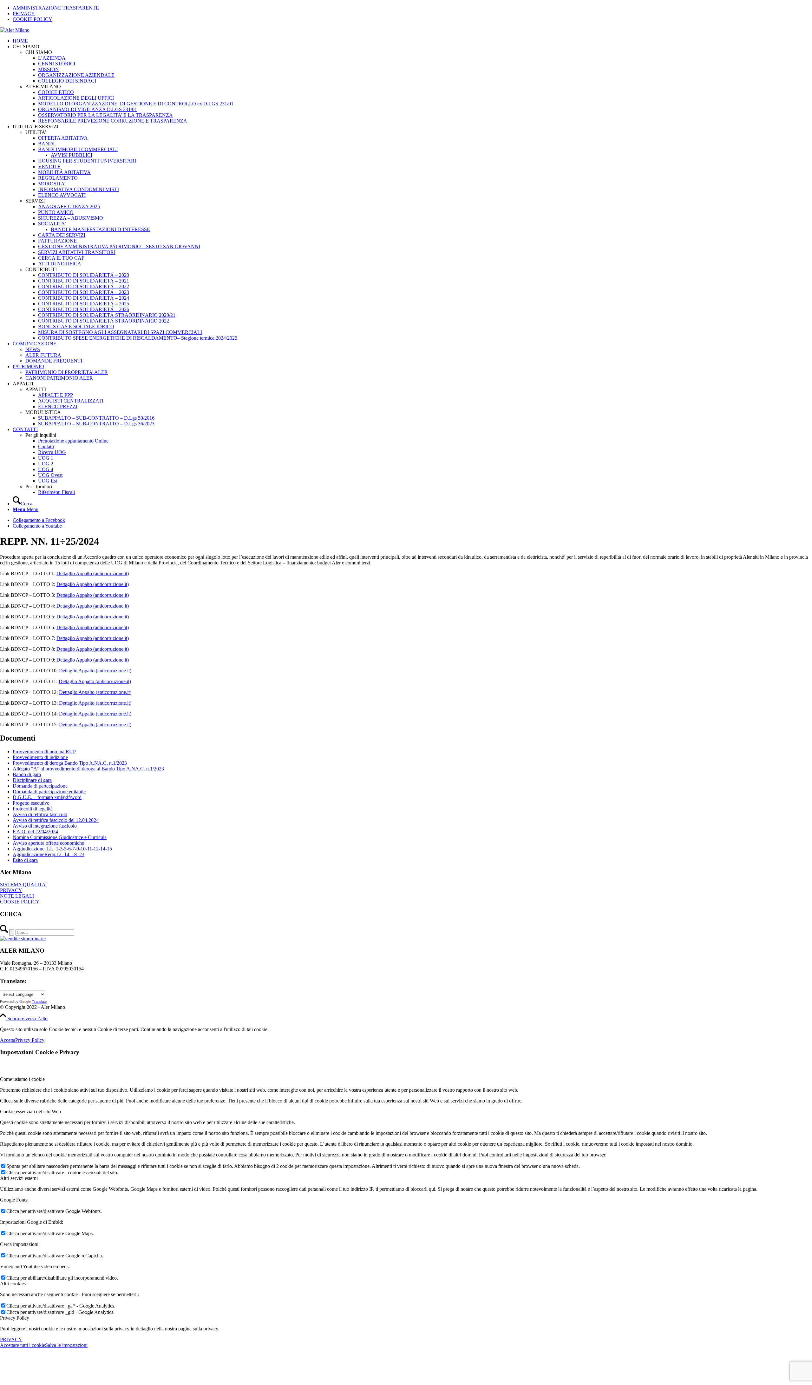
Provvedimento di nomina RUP (44, 751)
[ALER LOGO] (14, 30)
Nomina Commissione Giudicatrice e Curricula (60, 837)
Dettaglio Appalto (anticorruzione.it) (92, 573)
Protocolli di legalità (33, 808)
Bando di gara (27, 774)
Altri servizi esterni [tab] (19, 1178)
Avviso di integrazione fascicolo (45, 826)
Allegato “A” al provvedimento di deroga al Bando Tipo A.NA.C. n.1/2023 (88, 768)
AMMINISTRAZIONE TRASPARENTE (56, 7)
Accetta (7, 1040)
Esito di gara (25, 860)
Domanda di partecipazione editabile (49, 791)
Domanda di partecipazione (40, 786)
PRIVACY (24, 13)
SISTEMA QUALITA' (23, 884)
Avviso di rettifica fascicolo (40, 814)
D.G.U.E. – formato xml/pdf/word (47, 797)
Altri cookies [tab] (13, 1283)
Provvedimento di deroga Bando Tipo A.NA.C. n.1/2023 (70, 763)
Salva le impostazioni (66, 1345)
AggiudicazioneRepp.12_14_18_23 (48, 854)
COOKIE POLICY (32, 19)
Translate (39, 1001)
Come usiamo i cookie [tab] (22, 1079)
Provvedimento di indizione (40, 757)
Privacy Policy (29, 1040)
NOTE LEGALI (17, 896)
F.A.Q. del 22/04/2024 (35, 831)
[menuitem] (412, 8)
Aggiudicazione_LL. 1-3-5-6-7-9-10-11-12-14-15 (62, 848)
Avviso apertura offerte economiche (48, 843)
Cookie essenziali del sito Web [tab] (30, 1111)
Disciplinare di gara (32, 780)
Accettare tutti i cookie (22, 1345)
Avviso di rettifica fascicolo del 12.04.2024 (56, 820)
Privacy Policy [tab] (14, 1318)
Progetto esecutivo (31, 803)
